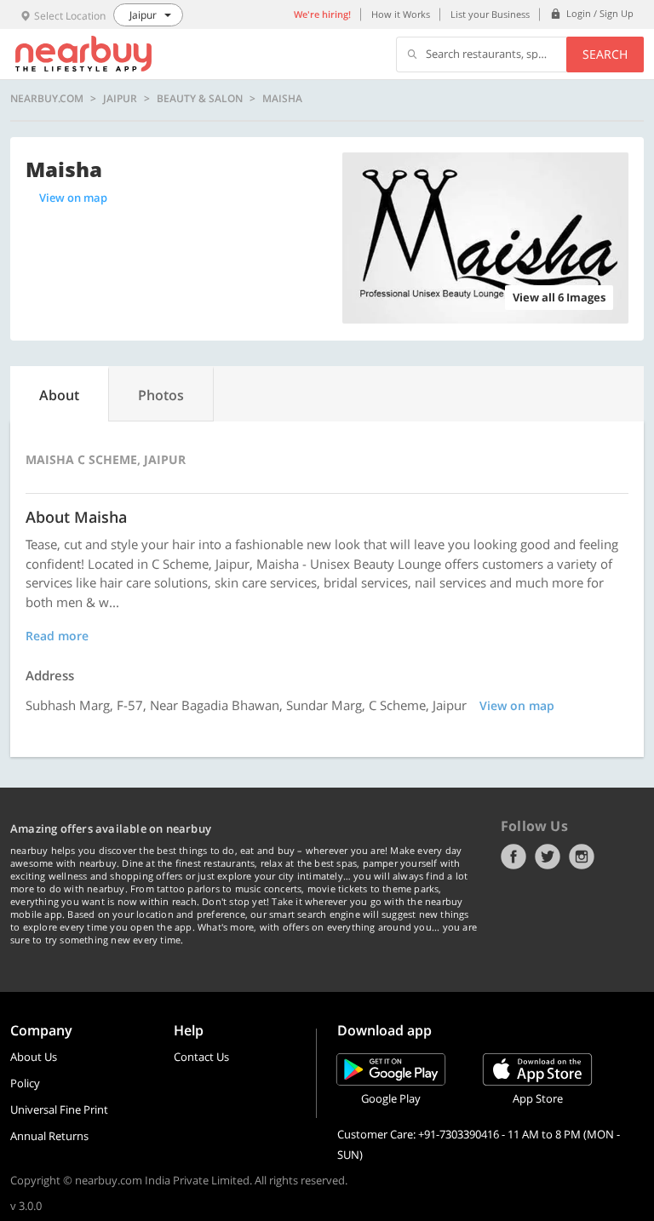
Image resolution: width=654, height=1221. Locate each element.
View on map (73, 197)
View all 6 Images (559, 297)
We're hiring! (322, 14)
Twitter (547, 856)
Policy (25, 1083)
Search (605, 54)
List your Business (490, 14)
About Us (33, 1056)
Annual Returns (49, 1136)
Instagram (581, 856)
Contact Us (201, 1056)
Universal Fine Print (59, 1109)
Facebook (513, 856)
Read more (57, 636)
